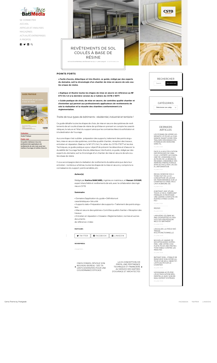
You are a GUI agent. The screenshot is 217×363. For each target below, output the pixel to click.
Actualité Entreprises (33, 35)
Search (32, 44)
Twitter (195, 302)
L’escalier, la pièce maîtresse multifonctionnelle (165, 231)
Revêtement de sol (89, 61)
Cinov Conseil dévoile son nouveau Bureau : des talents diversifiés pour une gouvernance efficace (91, 266)
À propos (25, 39)
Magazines (26, 31)
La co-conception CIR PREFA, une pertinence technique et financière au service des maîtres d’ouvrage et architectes (126, 267)
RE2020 (157, 208)
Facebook (183, 302)
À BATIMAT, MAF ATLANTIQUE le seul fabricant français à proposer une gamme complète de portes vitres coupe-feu (166, 196)
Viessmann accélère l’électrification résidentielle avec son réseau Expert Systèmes (165, 275)
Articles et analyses (32, 28)
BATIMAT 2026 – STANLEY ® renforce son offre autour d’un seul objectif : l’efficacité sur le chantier (166, 261)
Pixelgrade (22, 302)
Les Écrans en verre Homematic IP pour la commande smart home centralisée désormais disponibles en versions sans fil (165, 139)
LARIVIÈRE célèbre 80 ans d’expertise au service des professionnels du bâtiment (165, 218)
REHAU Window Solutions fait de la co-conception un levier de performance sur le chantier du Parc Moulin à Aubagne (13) (165, 179)
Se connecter (28, 20)
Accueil (24, 24)
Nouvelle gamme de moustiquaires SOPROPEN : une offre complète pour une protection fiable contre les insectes (165, 245)
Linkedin (206, 302)
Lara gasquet (101, 61)
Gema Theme (10, 302)
